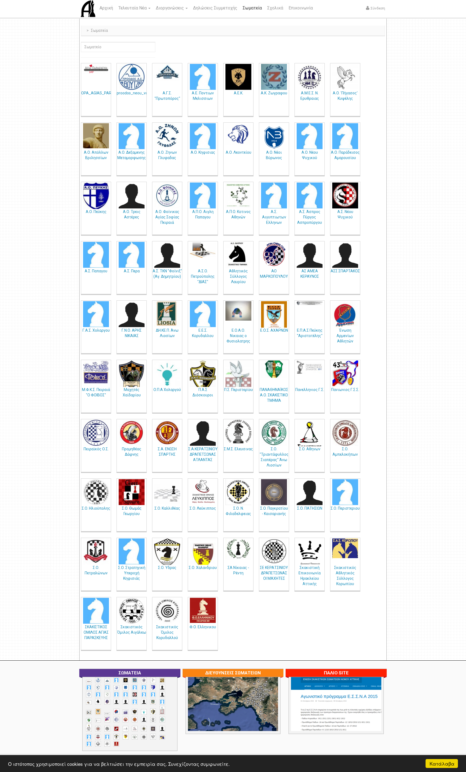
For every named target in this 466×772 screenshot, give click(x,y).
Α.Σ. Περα (132, 271)
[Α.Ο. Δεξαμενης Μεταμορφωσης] (131, 136)
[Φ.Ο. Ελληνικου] (203, 610)
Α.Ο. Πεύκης (96, 212)
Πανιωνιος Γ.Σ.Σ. (345, 389)
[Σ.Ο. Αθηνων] (309, 439)
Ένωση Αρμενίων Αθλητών (345, 335)
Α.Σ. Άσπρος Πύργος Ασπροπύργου (309, 217)
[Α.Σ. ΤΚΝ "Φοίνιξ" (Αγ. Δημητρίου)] (167, 254)
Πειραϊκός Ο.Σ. (96, 449)
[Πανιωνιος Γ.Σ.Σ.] (345, 375)
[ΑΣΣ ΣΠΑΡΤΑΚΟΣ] (345, 254)
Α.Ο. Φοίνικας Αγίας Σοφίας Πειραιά (167, 217)
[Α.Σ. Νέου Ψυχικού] (345, 195)
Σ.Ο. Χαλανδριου (203, 567)
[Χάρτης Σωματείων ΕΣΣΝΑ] (245, 710)
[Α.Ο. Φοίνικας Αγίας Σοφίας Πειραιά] (167, 195)
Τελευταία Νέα (133, 8)
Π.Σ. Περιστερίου (238, 389)
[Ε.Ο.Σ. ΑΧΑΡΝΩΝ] (274, 316)
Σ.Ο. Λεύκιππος (203, 508)
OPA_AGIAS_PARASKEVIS (103, 93)
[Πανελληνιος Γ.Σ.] (309, 367)
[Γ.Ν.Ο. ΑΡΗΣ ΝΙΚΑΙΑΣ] (131, 314)
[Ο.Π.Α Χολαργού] (167, 373)
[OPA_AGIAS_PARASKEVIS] (96, 68)
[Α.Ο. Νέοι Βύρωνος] (274, 137)
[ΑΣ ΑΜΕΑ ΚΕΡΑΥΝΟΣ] (309, 254)
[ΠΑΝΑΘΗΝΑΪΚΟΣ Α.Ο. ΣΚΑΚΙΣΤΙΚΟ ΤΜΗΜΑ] (274, 369)
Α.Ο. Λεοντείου (238, 152)
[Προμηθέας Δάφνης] (131, 432)
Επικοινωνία (301, 8)
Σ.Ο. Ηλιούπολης (96, 508)
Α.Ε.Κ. (238, 93)
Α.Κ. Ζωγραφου (274, 93)
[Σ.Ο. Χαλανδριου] (203, 555)
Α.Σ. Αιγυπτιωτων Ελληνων (274, 217)
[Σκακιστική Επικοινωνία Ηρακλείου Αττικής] (309, 552)
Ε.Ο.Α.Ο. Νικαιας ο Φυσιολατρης (238, 335)
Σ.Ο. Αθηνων (309, 449)
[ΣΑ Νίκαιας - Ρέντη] (238, 549)
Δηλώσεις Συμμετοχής (215, 8)
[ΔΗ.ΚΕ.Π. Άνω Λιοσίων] (167, 314)
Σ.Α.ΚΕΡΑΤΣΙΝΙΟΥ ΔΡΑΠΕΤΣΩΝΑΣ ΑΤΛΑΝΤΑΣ (203, 454)
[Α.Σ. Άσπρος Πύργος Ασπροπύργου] (309, 195)
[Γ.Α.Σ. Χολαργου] (96, 314)
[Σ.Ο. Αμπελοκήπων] (345, 432)
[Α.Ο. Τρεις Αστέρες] (131, 195)
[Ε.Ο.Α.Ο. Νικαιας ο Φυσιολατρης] (238, 311)
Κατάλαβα (442, 763)
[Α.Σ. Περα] (131, 254)
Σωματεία (252, 8)
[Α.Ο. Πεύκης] (96, 196)
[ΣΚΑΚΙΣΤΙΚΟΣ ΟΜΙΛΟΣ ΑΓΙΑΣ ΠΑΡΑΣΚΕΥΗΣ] (96, 610)
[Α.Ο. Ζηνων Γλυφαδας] (167, 135)
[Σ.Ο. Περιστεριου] (345, 492)
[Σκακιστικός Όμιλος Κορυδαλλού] (167, 610)
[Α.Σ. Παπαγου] (96, 254)
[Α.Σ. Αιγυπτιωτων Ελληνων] (274, 195)
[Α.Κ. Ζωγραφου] (274, 76)
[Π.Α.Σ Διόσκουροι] (203, 376)
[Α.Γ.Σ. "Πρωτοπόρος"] (167, 72)
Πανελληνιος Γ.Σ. (309, 389)
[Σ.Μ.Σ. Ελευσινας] (238, 431)
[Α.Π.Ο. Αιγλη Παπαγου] (203, 195)
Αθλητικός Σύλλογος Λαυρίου (238, 276)
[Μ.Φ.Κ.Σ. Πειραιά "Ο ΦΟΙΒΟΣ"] (96, 372)
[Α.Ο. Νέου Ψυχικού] (309, 136)
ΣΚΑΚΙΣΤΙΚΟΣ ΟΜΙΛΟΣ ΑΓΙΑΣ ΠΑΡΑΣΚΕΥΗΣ (96, 632)
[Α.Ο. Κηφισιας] (203, 136)
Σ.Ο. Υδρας (167, 567)
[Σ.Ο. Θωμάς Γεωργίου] (131, 492)
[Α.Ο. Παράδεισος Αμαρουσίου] (345, 136)
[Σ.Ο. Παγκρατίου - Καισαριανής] (274, 492)
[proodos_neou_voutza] (131, 76)
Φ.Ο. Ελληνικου (203, 627)
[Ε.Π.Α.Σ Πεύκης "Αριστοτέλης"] (309, 303)
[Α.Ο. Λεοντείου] (238, 134)
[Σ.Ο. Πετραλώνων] (96, 551)
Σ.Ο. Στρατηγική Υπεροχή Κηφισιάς (131, 573)
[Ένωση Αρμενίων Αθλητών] (345, 316)
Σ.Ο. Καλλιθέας (167, 508)
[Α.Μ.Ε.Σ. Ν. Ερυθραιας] (309, 77)
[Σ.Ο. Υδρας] (167, 552)
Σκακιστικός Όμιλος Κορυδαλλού (167, 632)
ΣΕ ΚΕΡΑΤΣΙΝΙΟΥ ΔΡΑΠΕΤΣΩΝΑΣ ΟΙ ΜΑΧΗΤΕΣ (274, 573)
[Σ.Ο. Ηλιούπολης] (96, 492)
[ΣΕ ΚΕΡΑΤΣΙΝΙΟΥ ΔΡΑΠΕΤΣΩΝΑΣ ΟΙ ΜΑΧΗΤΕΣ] (274, 551)
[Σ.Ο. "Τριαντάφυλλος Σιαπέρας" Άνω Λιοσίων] (274, 432)
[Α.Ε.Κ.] (238, 76)
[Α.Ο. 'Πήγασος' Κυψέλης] (345, 78)
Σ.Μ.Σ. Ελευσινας (238, 449)
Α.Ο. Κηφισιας (203, 152)
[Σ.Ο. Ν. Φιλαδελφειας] (238, 492)
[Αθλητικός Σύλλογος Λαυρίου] (238, 255)
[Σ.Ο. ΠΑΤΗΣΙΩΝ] (309, 492)
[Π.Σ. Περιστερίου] (238, 383)
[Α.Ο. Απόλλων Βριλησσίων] (96, 136)
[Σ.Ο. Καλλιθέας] (167, 492)
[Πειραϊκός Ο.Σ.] (96, 432)
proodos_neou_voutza (136, 93)
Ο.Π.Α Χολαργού (167, 389)
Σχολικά (275, 8)
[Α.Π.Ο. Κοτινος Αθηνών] (238, 195)
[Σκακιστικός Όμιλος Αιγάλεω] (131, 610)
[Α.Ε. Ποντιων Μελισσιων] (203, 76)
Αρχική (106, 8)
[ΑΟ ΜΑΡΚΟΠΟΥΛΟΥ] (274, 254)
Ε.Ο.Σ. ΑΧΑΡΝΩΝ (274, 330)
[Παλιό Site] (372, 717)
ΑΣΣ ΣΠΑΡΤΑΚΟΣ (345, 271)
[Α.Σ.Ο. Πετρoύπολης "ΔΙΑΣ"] (203, 249)
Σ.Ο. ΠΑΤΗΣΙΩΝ (309, 508)
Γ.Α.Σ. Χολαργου (96, 330)
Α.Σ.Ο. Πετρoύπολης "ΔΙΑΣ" (203, 276)
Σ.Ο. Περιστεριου (345, 508)
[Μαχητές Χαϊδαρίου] (131, 374)
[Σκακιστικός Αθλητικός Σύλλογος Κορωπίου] (345, 548)
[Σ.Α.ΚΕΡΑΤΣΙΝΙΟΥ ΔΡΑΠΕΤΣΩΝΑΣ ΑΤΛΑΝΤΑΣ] (203, 432)
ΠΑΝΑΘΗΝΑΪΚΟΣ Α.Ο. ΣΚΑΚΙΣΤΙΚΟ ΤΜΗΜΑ (274, 395)
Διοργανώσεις (170, 8)
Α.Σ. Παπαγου (96, 271)
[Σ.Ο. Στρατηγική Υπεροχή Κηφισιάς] (131, 551)
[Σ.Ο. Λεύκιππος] (203, 492)
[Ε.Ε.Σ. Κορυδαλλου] (203, 314)
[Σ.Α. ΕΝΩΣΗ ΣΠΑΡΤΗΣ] (167, 432)
